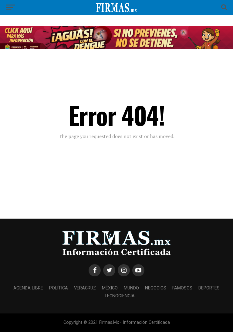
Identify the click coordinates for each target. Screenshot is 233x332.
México (110, 288)
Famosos (182, 288)
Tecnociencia (119, 296)
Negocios (155, 288)
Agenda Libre (28, 288)
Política (58, 288)
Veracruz (85, 288)
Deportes (209, 288)
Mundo (131, 288)
